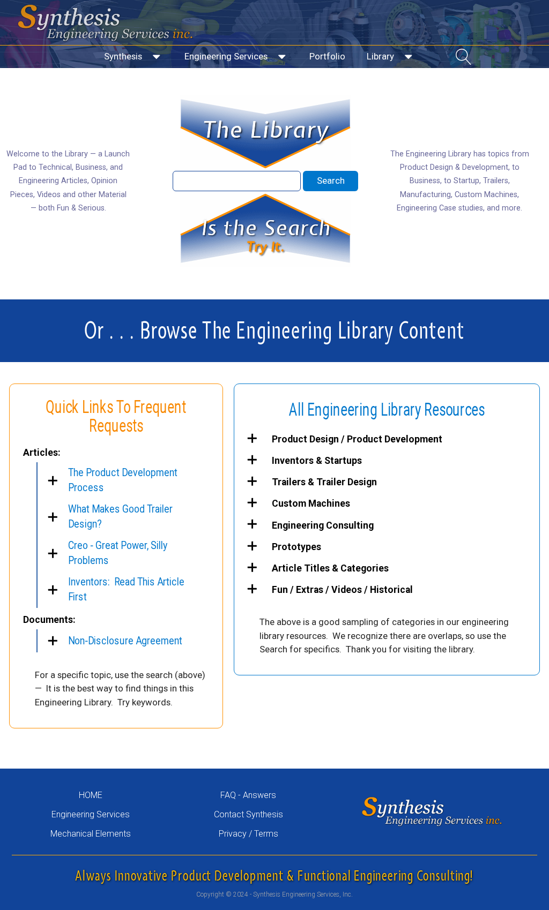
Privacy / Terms (248, 834)
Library (380, 56)
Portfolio (327, 56)
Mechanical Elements (90, 834)
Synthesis (123, 56)
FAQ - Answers (248, 795)
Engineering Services (226, 56)
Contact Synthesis (248, 814)
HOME (90, 795)
